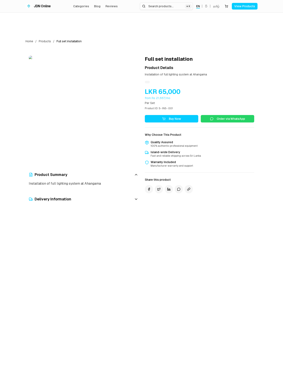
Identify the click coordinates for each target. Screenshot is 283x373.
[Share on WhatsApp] (179, 189)
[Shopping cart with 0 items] (226, 6)
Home (29, 41)
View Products (244, 6)
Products (45, 41)
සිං (206, 6)
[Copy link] (189, 189)
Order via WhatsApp (231, 119)
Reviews (111, 6)
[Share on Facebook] (149, 189)
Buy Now (175, 119)
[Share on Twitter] (159, 189)
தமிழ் (216, 6)
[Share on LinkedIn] (169, 189)
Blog (97, 6)
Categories (81, 6)
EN (198, 6)
